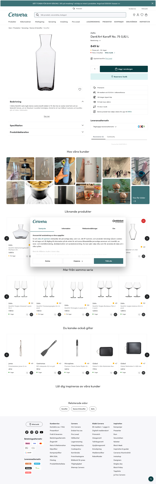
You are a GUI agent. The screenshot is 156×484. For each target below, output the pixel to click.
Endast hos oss (76, 430)
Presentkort (54, 430)
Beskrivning (94, 40)
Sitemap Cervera (77, 467)
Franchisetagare (77, 456)
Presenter (117, 430)
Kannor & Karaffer (79, 409)
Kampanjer (119, 21)
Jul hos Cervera (119, 475)
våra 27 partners (44, 239)
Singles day (118, 464)
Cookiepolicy (76, 449)
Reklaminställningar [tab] (89, 228)
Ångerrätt (53, 441)
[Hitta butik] (134, 14)
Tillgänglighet (76, 464)
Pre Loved (76, 21)
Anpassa (77, 261)
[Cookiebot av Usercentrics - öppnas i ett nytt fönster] (114, 221)
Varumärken (131, 21)
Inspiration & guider (121, 449)
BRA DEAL (54, 456)
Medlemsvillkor (98, 452)
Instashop (117, 456)
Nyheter (117, 441)
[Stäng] (152, 3)
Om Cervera (76, 427)
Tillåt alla (108, 261)
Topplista (117, 471)
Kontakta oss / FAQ (57, 427)
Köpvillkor (53, 449)
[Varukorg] (146, 14)
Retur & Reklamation (58, 445)
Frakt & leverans (56, 434)
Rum (115, 434)
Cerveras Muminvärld (122, 452)
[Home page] (17, 16)
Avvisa (47, 261)
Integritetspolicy (77, 445)
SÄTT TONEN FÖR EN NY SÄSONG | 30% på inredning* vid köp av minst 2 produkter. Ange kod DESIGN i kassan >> (76, 3)
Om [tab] (113, 228)
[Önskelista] (142, 14)
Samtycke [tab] (42, 228)
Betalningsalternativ (57, 438)
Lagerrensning (93, 21)
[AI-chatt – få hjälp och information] (150, 478)
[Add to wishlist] (80, 89)
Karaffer (65, 409)
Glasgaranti (97, 438)
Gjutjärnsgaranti (98, 445)
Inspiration (145, 21)
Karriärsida (75, 452)
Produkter (12, 21)
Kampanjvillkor (55, 452)
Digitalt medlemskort (100, 430)
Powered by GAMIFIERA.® (119, 144)
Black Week (118, 445)
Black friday (118, 467)
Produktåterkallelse (57, 464)
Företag (53, 460)
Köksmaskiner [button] (25, 21)
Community (111, 137)
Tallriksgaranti (97, 441)
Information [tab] (66, 228)
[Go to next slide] (147, 238)
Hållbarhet (75, 438)
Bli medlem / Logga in (101, 427)
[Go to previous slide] (6, 238)
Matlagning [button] (39, 21)
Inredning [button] (64, 21)
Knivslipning (97, 449)
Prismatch (96, 434)
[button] (37, 14)
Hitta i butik (109, 53)
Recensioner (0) (98, 137)
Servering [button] (52, 21)
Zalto (93, 409)
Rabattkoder (97, 456)
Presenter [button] (107, 21)
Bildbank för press (78, 460)
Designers (117, 460)
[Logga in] (137, 14)
